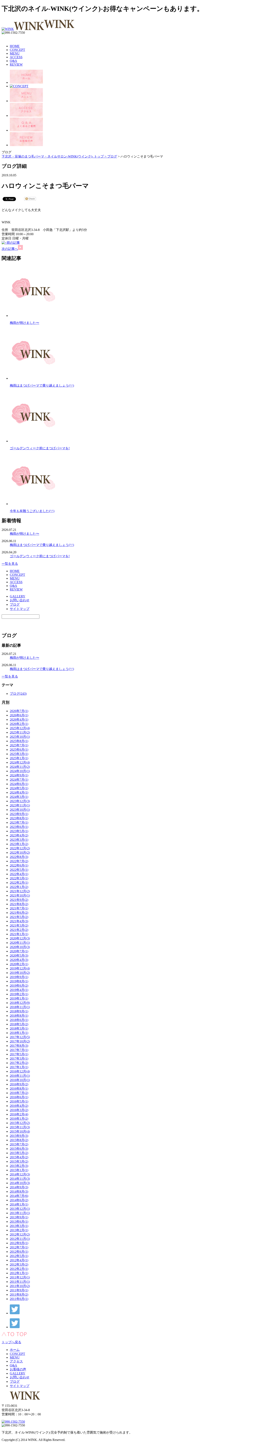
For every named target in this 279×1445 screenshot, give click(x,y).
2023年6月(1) (19, 827)
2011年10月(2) (20, 1286)
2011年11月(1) (20, 1281)
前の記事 (13, 242)
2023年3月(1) (19, 839)
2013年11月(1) (20, 1213)
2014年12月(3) (20, 1174)
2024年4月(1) (19, 792)
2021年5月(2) (19, 917)
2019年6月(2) (19, 985)
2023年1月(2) (19, 844)
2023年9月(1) (19, 814)
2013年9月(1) (19, 1217)
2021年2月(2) (19, 930)
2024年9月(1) (19, 775)
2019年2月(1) (19, 994)
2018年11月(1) (20, 1007)
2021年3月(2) (19, 925)
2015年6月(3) (19, 1148)
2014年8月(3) (19, 1191)
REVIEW (16, 64)
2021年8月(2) (19, 904)
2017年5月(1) (19, 1054)
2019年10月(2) (20, 972)
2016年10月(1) (20, 1080)
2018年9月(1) (19, 1011)
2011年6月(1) (19, 1299)
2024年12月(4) (20, 762)
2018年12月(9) (20, 1002)
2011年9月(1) (19, 1290)
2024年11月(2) (20, 766)
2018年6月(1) (19, 1020)
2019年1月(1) (19, 998)
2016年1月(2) (19, 1118)
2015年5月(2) (19, 1153)
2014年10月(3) (20, 1183)
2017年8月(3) (19, 1045)
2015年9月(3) (19, 1135)
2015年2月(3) (19, 1166)
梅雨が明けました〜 (24, 322)
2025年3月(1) (19, 754)
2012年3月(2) (19, 1264)
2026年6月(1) (19, 715)
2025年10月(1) (20, 736)
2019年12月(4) (20, 968)
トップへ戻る (11, 1342)
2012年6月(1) (19, 1251)
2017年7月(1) (19, 1050)
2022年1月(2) (19, 887)
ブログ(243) (18, 693)
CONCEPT (17, 49)
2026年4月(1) (19, 719)
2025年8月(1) (19, 741)
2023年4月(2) (19, 835)
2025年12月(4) (20, 728)
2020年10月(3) (20, 947)
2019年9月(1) (19, 977)
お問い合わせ (19, 600)
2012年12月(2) (20, 1234)
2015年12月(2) (20, 1123)
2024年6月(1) (19, 784)
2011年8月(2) (19, 1294)
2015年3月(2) (19, 1161)
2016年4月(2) (19, 1105)
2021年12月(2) (20, 891)
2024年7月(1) (19, 779)
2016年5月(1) (19, 1101)
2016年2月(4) (19, 1114)
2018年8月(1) (19, 1015)
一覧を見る (10, 563)
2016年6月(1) (19, 1097)
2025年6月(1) (19, 749)
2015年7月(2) (19, 1144)
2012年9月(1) (19, 1243)
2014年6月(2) (19, 1200)
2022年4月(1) (19, 874)
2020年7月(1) (19, 951)
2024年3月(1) (19, 797)
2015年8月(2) (19, 1140)
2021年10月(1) (20, 895)
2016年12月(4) (20, 1071)
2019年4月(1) (19, 990)
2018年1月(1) (19, 1033)
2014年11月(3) (20, 1178)
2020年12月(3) (20, 938)
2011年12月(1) (20, 1277)
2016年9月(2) (19, 1084)
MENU (15, 53)
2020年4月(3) (19, 960)
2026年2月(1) (19, 724)
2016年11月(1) (20, 1075)
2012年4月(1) (19, 1260)
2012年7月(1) (19, 1247)
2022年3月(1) (19, 878)
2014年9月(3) (19, 1187)
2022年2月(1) (19, 882)
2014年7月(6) (19, 1196)
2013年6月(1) (19, 1221)
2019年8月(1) (19, 981)
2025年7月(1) (19, 745)
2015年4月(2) (19, 1157)
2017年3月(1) (19, 1058)
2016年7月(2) (19, 1093)
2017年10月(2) (20, 1041)
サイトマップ (19, 609)
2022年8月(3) (19, 857)
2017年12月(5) (20, 1037)
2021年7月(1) (19, 908)
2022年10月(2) (20, 852)
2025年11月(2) (20, 732)
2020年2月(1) (19, 964)
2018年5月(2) (19, 1024)
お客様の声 (18, 1369)
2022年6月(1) (19, 865)
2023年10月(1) (20, 809)
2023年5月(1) (19, 831)
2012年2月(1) (19, 1269)
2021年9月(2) (19, 899)
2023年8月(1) (19, 818)
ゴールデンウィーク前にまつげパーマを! (40, 448)
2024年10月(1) (20, 771)
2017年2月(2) (19, 1063)
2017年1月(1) (19, 1067)
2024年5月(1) (19, 788)
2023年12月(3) (20, 801)
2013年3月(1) (19, 1226)
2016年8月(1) (19, 1088)
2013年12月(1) (20, 1208)
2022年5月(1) (19, 869)
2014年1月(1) (19, 1204)
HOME (15, 46)
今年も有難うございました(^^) (32, 511)
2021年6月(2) (19, 912)
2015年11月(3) (20, 1127)
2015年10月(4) (20, 1131)
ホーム (15, 1349)
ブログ (112, 156)
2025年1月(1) (19, 758)
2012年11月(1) (20, 1238)
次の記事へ (10, 249)
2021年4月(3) (19, 921)
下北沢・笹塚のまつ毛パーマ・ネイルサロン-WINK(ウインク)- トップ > (54, 156)
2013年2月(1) (19, 1230)
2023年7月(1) (19, 822)
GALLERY (17, 596)
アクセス (16, 1361)
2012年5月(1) (19, 1256)
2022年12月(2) (20, 848)
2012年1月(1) (19, 1273)
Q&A (13, 61)
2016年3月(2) (19, 1110)
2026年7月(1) (19, 711)
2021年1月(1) (19, 934)
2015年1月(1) (19, 1170)
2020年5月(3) (19, 955)
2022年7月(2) (19, 861)
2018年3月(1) (19, 1028)
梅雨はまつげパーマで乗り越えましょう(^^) (42, 385)
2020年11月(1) (20, 942)
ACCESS (16, 57)
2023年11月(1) (20, 805)
